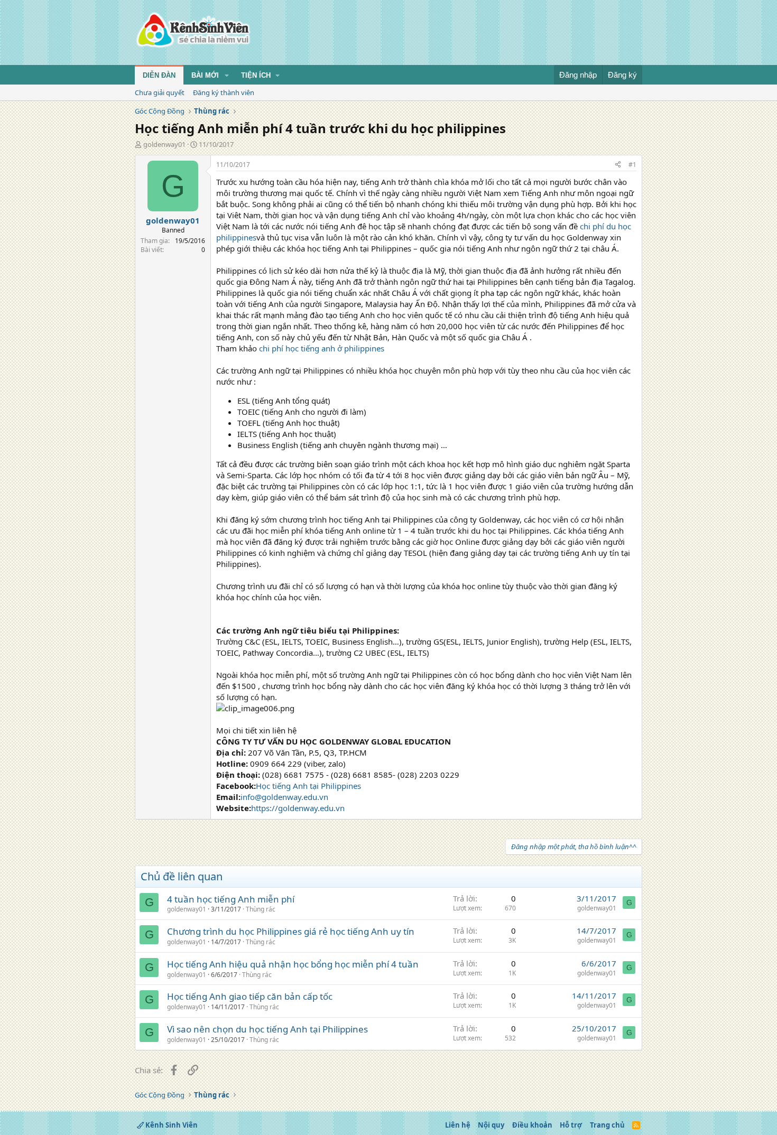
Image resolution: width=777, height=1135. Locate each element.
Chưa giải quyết (159, 92)
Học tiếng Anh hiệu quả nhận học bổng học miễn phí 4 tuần (293, 964)
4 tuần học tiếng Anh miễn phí (230, 899)
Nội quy (491, 1125)
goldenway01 (164, 144)
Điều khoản (532, 1125)
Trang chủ (607, 1125)
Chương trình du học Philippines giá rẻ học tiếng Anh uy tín (290, 931)
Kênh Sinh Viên (171, 1125)
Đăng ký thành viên (223, 92)
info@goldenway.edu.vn (284, 797)
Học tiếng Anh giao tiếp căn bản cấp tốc (249, 996)
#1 (632, 164)
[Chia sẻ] (618, 165)
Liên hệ (457, 1125)
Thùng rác (260, 909)
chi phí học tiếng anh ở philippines (321, 348)
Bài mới (205, 75)
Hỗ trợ (571, 1125)
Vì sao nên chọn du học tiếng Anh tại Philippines (267, 1029)
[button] (227, 76)
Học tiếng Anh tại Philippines (308, 785)
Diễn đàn (159, 75)
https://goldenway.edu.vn (298, 808)
